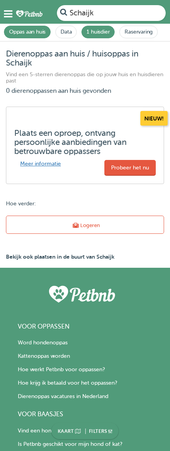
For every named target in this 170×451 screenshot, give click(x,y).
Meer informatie (40, 164)
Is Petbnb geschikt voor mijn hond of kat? (70, 444)
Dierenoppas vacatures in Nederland (63, 396)
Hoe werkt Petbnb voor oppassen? (61, 369)
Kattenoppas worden (44, 356)
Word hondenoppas (43, 343)
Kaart (66, 431)
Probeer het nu (130, 168)
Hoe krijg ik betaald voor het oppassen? (67, 383)
